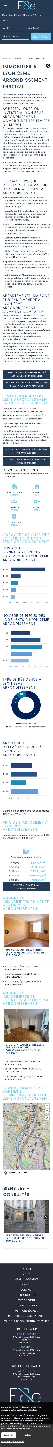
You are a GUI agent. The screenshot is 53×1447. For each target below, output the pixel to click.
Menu (5, 5)
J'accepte (8, 1435)
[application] (26, 583)
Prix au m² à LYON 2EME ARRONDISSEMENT (26, 887)
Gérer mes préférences (12, 1441)
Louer (18, 15)
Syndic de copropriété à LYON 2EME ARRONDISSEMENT (26, 451)
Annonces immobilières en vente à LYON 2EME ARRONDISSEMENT (26, 374)
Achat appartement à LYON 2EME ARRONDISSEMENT (21, 975)
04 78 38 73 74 (26, 1355)
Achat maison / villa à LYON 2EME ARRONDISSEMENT (21, 968)
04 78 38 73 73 (26, 1342)
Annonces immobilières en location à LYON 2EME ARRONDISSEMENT (26, 384)
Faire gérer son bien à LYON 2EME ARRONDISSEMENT (26, 461)
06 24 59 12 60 (26, 1379)
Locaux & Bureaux (33, 15)
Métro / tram (18, 1172)
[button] (26, 723)
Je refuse (27, 1435)
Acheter (8, 15)
